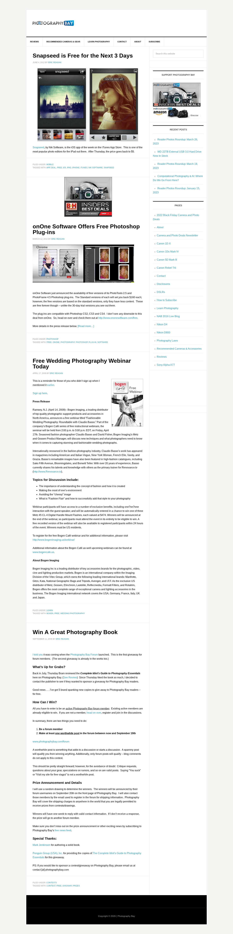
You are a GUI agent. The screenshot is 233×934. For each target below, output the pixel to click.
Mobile (50, 164)
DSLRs (161, 292)
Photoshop (52, 339)
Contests (51, 883)
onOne (56, 342)
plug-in (92, 342)
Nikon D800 (163, 332)
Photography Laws (167, 340)
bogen (50, 613)
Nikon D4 (162, 324)
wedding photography (72, 613)
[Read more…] (86, 326)
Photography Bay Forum (84, 654)
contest (51, 886)
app (48, 168)
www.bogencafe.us (43, 552)
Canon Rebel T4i (166, 267)
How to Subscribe (167, 300)
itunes (84, 168)
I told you (38, 654)
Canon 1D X (164, 243)
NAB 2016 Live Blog (168, 316)
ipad (69, 168)
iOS (64, 168)
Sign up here (40, 393)
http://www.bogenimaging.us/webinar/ (54, 539)
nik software (95, 168)
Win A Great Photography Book (75, 632)
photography (68, 342)
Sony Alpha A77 (166, 365)
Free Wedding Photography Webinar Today (82, 363)
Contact (161, 276)
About (160, 227)
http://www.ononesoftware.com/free (117, 318)
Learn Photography (167, 308)
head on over (94, 712)
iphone (76, 168)
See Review (70, 677)
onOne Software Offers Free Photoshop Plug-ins (86, 229)
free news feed (63, 830)
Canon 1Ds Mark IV (168, 251)
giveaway (67, 886)
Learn (49, 610)
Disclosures (163, 284)
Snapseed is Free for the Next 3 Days (83, 55)
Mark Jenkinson (41, 845)
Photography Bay (53, 23)
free (59, 168)
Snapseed (38, 147)
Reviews (162, 356)
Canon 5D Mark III (167, 259)
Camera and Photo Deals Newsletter (177, 235)
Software (102, 342)
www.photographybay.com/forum (51, 741)
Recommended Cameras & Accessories (179, 348)
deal (53, 168)
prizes (76, 886)
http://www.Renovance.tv (47, 471)
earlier (50, 385)
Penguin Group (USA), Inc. (48, 853)
